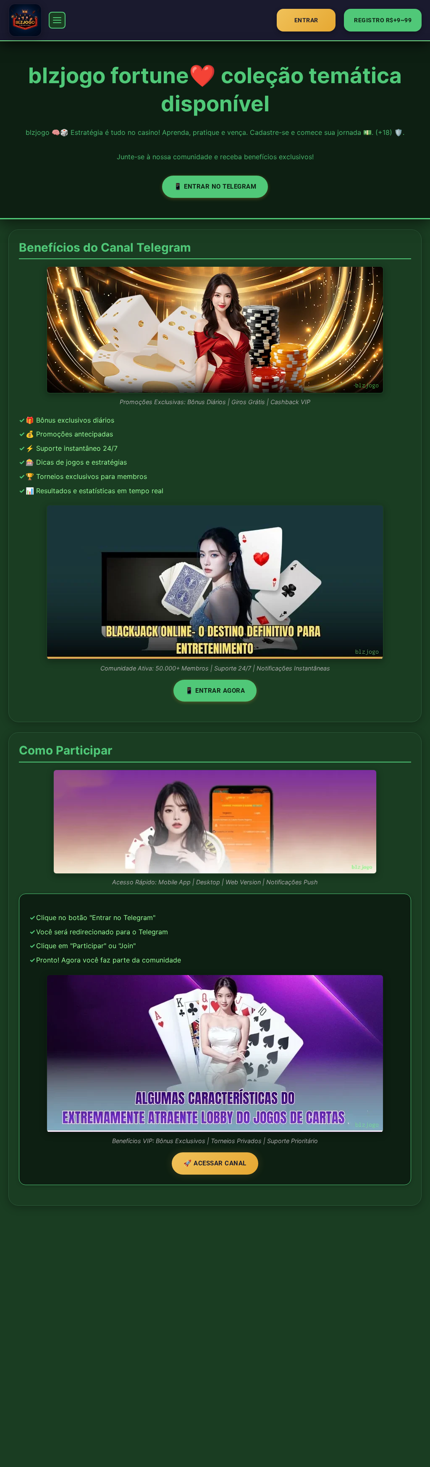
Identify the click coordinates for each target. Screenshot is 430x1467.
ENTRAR (306, 20)
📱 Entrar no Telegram (215, 186)
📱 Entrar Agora (215, 690)
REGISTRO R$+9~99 (383, 20)
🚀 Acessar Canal (215, 1163)
